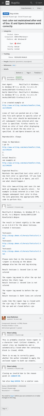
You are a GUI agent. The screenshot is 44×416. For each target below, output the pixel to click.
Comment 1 (10, 207)
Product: (10, 34)
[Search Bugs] (31, 3)
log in (12, 396)
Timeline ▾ (38, 73)
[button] (38, 3)
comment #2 (15, 376)
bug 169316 (15, 381)
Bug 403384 (14, 14)
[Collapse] (40, 78)
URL (14, 65)
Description (10, 79)
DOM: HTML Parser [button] (21, 37)
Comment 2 (10, 335)
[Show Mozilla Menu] (7, 3)
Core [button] (16, 34)
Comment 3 (10, 368)
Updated (10, 319)
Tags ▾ (29, 73)
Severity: (10, 49)
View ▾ (39, 8)
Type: (11, 43)
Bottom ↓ (19, 73)
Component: (9, 37)
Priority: (10, 47)
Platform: (10, 39)
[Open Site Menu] (3, 3)
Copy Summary (26, 8)
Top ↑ (4, 408)
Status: (11, 57)
